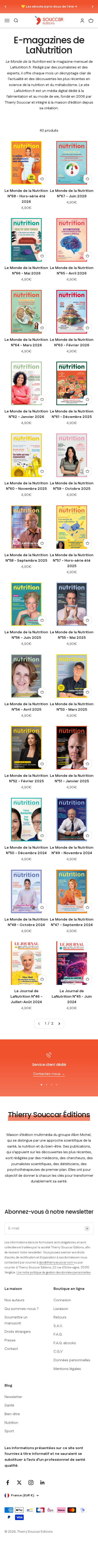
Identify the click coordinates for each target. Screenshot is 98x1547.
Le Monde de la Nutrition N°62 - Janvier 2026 (26, 414)
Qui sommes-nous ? (22, 1309)
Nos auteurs (14, 1300)
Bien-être (12, 1414)
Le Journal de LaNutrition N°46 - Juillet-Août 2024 (26, 997)
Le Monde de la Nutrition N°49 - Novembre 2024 (71, 850)
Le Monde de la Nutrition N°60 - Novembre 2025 (26, 486)
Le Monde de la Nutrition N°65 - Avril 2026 (71, 270)
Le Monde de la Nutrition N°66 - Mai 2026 (26, 270)
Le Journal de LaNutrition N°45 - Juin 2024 (72, 997)
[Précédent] (5, 6)
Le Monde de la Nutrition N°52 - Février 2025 (26, 778)
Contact (11, 1348)
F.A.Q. (58, 1334)
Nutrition (11, 1422)
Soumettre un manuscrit (16, 1320)
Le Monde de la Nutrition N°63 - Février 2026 (71, 342)
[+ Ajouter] (42, 179)
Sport (9, 1431)
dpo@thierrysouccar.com (56, 1262)
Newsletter (13, 1397)
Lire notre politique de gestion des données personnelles (53, 1272)
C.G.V (58, 1351)
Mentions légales (67, 1369)
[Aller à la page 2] (59, 1023)
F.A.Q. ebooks (65, 1343)
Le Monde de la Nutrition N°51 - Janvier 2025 (71, 778)
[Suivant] (92, 6)
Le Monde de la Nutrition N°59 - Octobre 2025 (71, 486)
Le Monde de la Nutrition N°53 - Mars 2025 (71, 707)
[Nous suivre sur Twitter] (19, 1482)
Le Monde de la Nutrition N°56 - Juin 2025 (26, 635)
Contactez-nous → (49, 1074)
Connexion (62, 1300)
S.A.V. (58, 1326)
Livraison (61, 1309)
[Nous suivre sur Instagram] (31, 1482)
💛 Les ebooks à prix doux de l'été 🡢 (49, 6)
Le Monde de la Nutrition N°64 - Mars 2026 (26, 342)
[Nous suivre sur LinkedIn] (42, 1482)
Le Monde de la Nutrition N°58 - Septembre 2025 (26, 558)
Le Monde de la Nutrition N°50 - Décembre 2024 (26, 850)
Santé (9, 1405)
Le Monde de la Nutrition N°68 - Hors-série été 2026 (26, 196)
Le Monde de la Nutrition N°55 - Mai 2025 (71, 635)
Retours (60, 1317)
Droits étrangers (18, 1331)
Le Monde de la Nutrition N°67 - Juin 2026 (71, 193)
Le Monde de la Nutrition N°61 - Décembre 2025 (71, 414)
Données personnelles (72, 1360)
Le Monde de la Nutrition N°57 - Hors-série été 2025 (71, 561)
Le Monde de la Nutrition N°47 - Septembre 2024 (71, 922)
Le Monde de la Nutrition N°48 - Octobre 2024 (26, 922)
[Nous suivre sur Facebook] (8, 1482)
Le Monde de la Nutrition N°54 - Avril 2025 (26, 707)
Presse (10, 1340)
